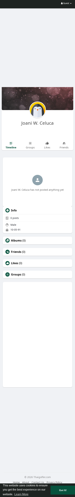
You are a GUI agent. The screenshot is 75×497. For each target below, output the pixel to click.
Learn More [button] (21, 494)
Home (16, 482)
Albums (16, 240)
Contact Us (38, 482)
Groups (16, 274)
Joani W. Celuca (37, 123)
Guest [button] (66, 3)
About (25, 482)
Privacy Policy (54, 482)
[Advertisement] (37, 45)
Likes (14, 263)
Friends (16, 251)
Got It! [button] (63, 490)
